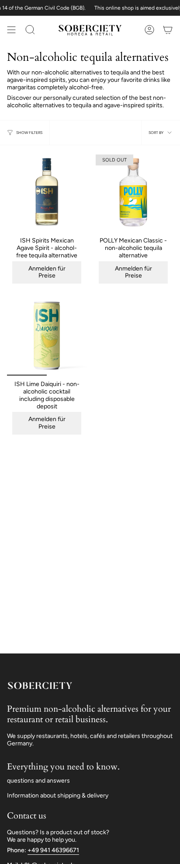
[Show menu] (11, 30)
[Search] (30, 30)
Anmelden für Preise (47, 272)
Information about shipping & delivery (57, 795)
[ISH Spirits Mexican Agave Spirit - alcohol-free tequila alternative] (47, 192)
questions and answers (38, 780)
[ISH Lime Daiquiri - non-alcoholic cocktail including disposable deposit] (47, 336)
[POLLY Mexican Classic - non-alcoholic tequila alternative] (133, 192)
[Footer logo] (40, 685)
